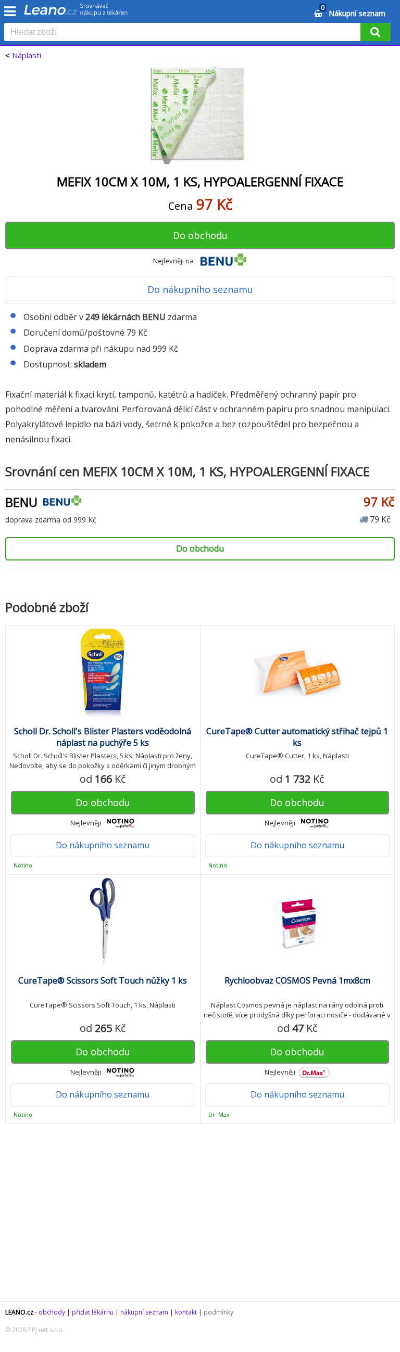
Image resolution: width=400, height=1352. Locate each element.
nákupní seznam (144, 1312)
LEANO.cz (19, 1312)
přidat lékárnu (93, 1312)
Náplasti (26, 55)
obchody (52, 1312)
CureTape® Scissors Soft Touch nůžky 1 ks (102, 980)
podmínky (218, 1312)
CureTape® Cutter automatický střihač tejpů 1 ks (297, 736)
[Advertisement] (200, 1218)
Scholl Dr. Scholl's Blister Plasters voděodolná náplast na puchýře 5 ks (102, 736)
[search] (184, 32)
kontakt (186, 1312)
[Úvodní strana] (76, 13)
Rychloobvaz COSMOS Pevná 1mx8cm (297, 980)
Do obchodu (200, 235)
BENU (21, 502)
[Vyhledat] (375, 32)
